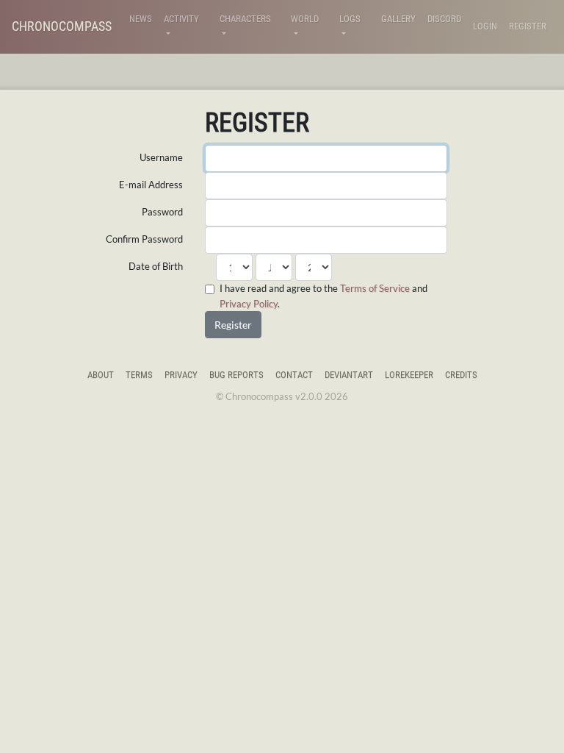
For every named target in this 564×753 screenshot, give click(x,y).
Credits (461, 374)
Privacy (181, 374)
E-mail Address (151, 184)
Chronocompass (62, 26)
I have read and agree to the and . (323, 295)
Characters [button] (245, 18)
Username (161, 157)
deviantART (349, 374)
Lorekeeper (409, 374)
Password (162, 212)
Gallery (398, 18)
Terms (139, 374)
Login (485, 26)
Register (527, 26)
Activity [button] (181, 18)
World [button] (305, 18)
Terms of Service (375, 288)
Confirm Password (144, 239)
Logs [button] (350, 18)
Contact (294, 374)
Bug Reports (236, 374)
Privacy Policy (249, 304)
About (100, 374)
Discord (444, 18)
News (140, 18)
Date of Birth (156, 266)
